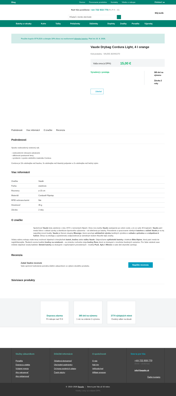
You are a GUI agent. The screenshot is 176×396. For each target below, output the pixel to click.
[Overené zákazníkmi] (58, 343)
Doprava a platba (23, 365)
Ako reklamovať (22, 376)
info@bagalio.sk (142, 370)
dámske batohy (81, 39)
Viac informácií (33, 130)
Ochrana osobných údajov (65, 368)
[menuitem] (21, 23)
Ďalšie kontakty (153, 377)
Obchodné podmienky (63, 365)
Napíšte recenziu (140, 265)
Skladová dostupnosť (63, 361)
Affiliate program (99, 372)
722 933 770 (99, 10)
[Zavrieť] (162, 35)
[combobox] (92, 17)
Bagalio (81, 387)
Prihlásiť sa (160, 2)
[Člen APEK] (19, 343)
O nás (94, 361)
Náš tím (95, 365)
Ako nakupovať (22, 372)
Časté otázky (59, 372)
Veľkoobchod (97, 368)
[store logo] (27, 12)
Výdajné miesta (22, 368)
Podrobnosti (16, 130)
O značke (48, 130)
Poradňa (19, 361)
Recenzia (60, 130)
